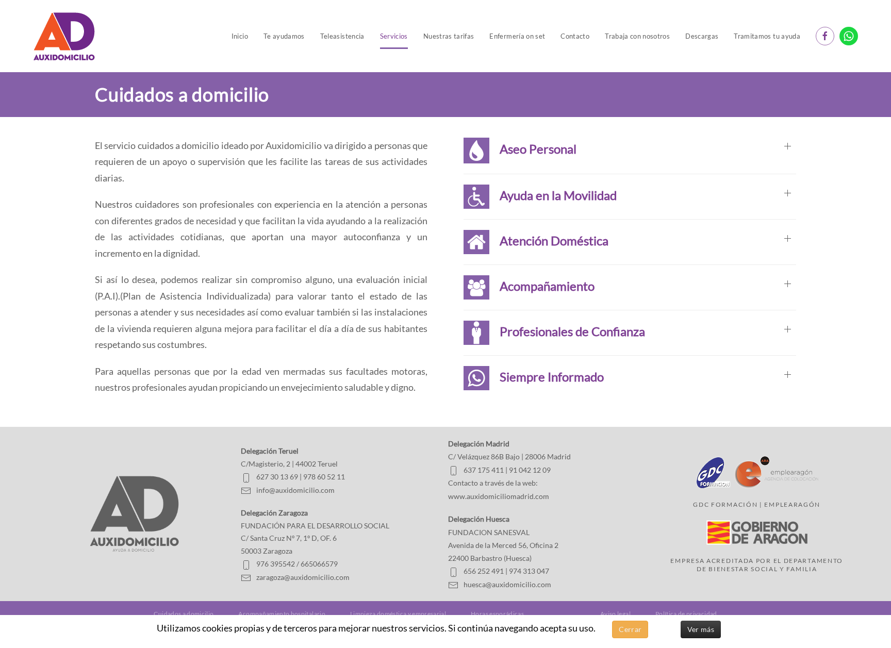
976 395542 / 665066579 (297, 563)
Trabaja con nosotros (637, 36)
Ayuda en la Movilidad (553, 194)
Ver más (700, 629)
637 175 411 (484, 470)
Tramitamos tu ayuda (767, 36)
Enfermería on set (517, 36)
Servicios (394, 36)
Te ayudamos (284, 36)
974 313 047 (529, 571)
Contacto (574, 36)
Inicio (240, 36)
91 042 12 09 (530, 470)
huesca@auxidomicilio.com (507, 584)
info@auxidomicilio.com (295, 490)
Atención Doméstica (548, 239)
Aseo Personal (532, 148)
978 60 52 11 (324, 476)
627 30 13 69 (277, 476)
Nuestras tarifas (448, 36)
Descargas (701, 36)
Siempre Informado (546, 376)
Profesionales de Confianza (567, 330)
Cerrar (630, 629)
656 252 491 (484, 571)
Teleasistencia (342, 36)
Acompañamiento (542, 285)
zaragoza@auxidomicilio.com (303, 577)
